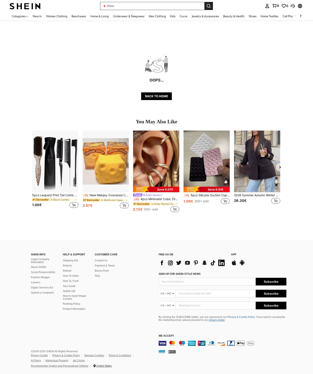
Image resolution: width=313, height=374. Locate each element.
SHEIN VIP (69, 291)
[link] (275, 5)
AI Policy (36, 360)
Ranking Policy (71, 303)
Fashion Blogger (40, 277)
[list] (193, 263)
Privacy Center (39, 355)
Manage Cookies (94, 355)
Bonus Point (102, 270)
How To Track (71, 280)
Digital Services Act (42, 287)
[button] (292, 6)
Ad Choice (79, 360)
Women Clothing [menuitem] (56, 16)
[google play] (242, 264)
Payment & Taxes (105, 265)
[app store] (234, 264)
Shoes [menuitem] (252, 16)
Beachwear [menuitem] (79, 16)
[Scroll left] (295, 16)
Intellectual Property (56, 360)
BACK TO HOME (156, 96)
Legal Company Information (40, 261)
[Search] (208, 6)
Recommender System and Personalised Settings (59, 365)
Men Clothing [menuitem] (157, 16)
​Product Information (74, 308)
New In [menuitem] (37, 16)
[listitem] (55, 172)
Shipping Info (70, 260)
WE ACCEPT (166, 336)
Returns (67, 265)
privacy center (217, 320)
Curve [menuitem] (183, 16)
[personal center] (267, 6)
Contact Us (101, 260)
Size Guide (69, 286)
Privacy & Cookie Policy (241, 317)
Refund (67, 270)
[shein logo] (25, 5)
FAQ (97, 275)
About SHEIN (38, 267)
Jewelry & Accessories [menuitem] (205, 16)
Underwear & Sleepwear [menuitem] (129, 16)
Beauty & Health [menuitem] (233, 16)
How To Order (71, 275)
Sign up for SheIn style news (180, 273)
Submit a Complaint (42, 292)
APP (233, 254)
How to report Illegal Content (74, 297)
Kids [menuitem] (172, 16)
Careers (35, 282)
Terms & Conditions (120, 355)
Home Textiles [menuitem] (269, 16)
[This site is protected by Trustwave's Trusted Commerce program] (162, 351)
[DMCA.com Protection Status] (172, 351)
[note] (156, 189)
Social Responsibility (43, 272)
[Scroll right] (300, 16)
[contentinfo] (222, 343)
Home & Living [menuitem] (99, 16)
